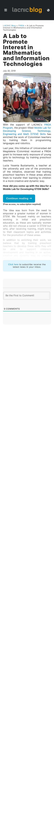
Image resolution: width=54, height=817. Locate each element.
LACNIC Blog (9, 25)
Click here (13, 264)
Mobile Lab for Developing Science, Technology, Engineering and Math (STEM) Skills (27, 130)
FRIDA (21, 25)
